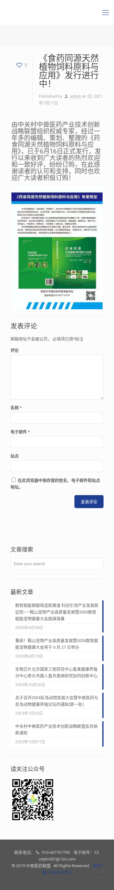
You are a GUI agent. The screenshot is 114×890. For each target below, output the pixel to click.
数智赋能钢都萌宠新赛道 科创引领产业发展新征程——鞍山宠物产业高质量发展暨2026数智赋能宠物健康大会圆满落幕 (56, 612)
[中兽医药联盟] (57, 12)
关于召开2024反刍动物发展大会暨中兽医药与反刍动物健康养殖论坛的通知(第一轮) (56, 701)
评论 (14, 350)
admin (75, 96)
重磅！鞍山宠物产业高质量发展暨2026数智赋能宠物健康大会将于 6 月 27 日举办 (56, 644)
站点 (14, 456)
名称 (16, 407)
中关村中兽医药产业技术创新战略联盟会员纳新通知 (56, 729)
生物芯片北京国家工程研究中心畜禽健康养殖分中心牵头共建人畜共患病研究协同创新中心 (56, 672)
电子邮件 (20, 431)
